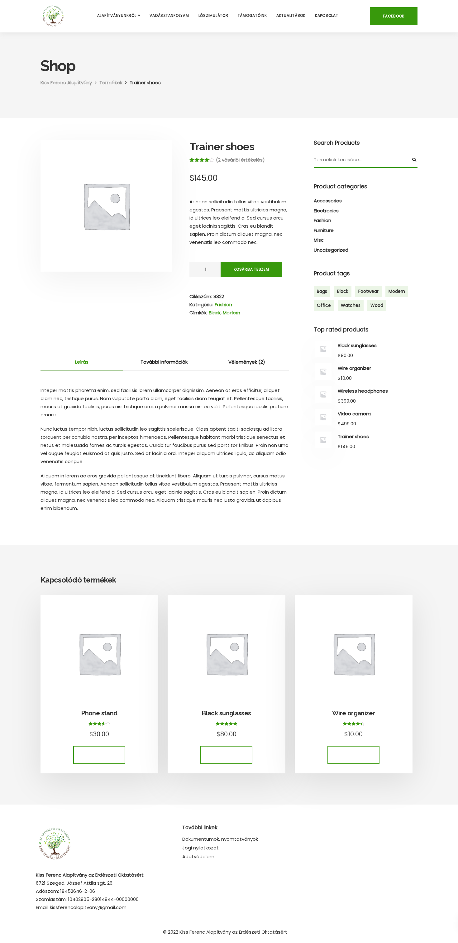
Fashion (223, 304)
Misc (319, 240)
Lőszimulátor (213, 15)
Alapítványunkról (116, 15)
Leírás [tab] (81, 362)
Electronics (326, 210)
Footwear (368, 291)
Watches (350, 305)
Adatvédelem (198, 856)
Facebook (393, 16)
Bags (322, 291)
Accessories (328, 200)
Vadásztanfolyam (169, 15)
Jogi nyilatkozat (200, 847)
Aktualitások (291, 15)
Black (215, 312)
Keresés (414, 160)
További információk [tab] (164, 362)
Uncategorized (331, 250)
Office (324, 305)
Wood (376, 305)
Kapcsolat (326, 15)
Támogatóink (252, 15)
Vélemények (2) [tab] (246, 362)
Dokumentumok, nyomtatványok (220, 839)
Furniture (324, 230)
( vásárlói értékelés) (240, 160)
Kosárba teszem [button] (99, 754)
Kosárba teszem (251, 269)
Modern (231, 312)
